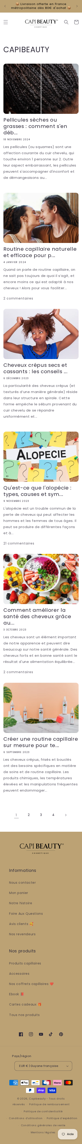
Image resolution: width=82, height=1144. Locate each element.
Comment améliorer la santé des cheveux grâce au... (37, 616)
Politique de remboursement (49, 1104)
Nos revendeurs (22, 934)
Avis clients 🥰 (21, 924)
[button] (6, 22)
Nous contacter (22, 882)
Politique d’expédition (62, 1118)
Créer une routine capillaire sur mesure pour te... (40, 742)
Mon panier (18, 893)
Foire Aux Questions (26, 913)
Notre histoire (20, 903)
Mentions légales (43, 1132)
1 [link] (16, 815)
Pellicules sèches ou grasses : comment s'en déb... (35, 126)
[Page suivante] (66, 815)
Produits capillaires (25, 963)
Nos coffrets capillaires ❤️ (31, 984)
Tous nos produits (24, 1015)
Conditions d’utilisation (26, 1118)
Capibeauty (37, 1098)
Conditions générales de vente (43, 1125)
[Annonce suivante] (77, 6)
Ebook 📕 (16, 994)
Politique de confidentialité (43, 1111)
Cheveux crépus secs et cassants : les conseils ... (35, 368)
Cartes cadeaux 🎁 (25, 1004)
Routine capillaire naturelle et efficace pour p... (40, 252)
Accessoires (19, 973)
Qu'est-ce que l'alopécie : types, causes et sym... (37, 491)
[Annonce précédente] (5, 6)
